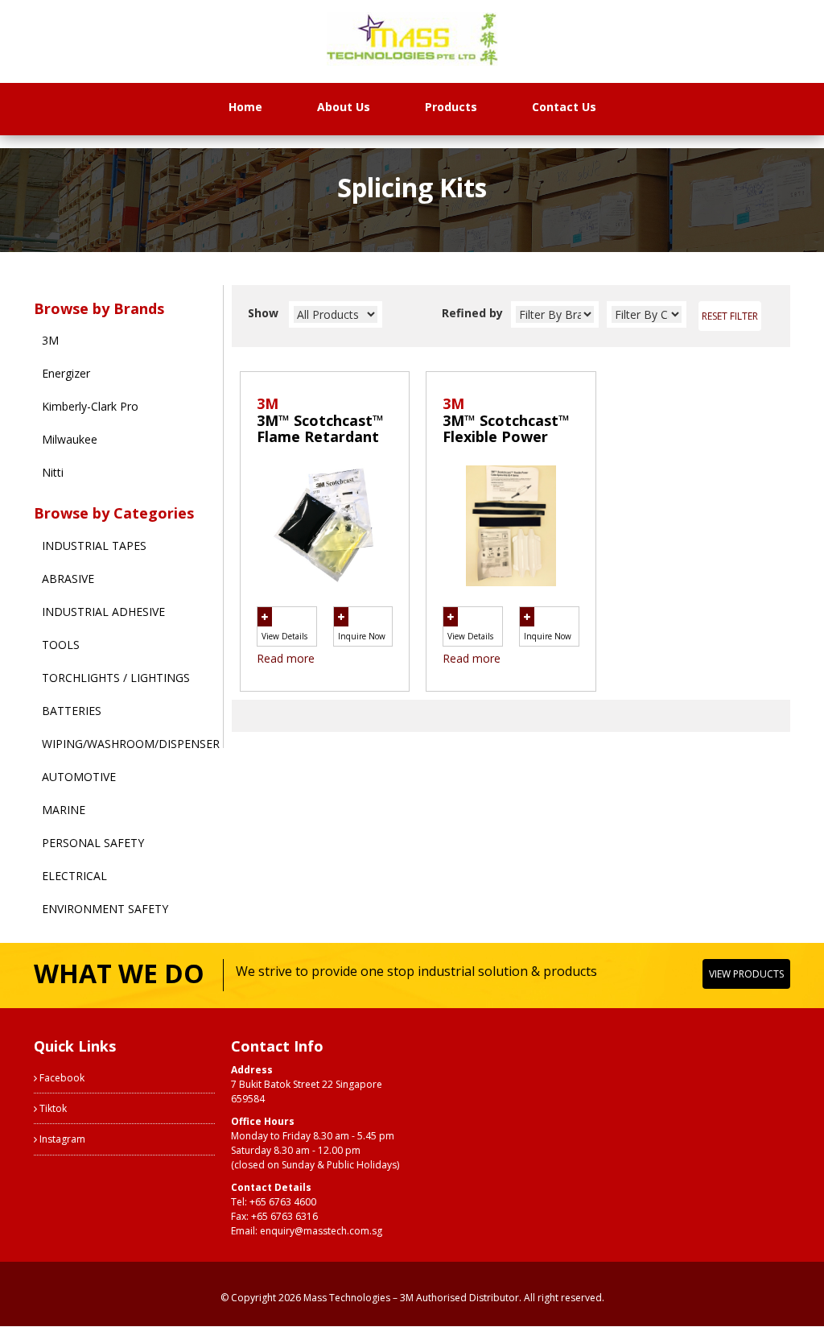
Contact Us (564, 106)
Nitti (53, 472)
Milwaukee (69, 439)
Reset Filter (730, 316)
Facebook (60, 1078)
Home (245, 106)
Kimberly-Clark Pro (90, 406)
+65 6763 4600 (282, 1202)
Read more (286, 658)
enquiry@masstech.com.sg (321, 1231)
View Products (746, 974)
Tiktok (52, 1108)
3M (50, 340)
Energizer (66, 373)
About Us (343, 106)
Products (451, 106)
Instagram (61, 1139)
